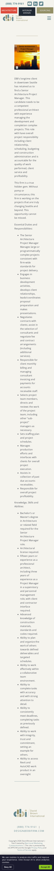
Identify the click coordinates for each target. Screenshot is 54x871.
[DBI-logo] (15, 15)
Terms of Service (24, 850)
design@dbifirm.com (29, 830)
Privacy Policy (37, 848)
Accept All (45, 867)
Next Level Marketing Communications (25, 844)
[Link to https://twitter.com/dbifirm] (41, 4)
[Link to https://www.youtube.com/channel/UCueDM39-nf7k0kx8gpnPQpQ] (30, 4)
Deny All (8, 867)
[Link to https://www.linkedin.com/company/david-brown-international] (35, 4)
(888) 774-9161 (15, 3)
